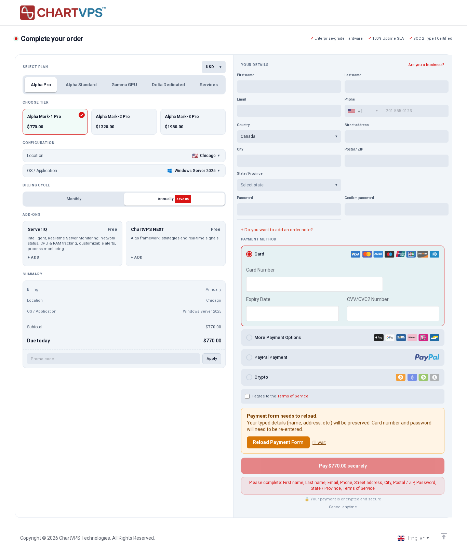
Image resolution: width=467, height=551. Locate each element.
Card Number (260, 270)
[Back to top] (443, 536)
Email (241, 99)
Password (245, 198)
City (240, 149)
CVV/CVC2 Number (368, 299)
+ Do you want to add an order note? (277, 229)
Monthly (74, 199)
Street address (357, 125)
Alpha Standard (81, 84)
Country (243, 125)
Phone (350, 99)
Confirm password (359, 198)
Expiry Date (258, 299)
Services (209, 84)
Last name (353, 75)
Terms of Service (292, 396)
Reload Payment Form (278, 442)
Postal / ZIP (354, 149)
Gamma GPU (124, 84)
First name (245, 75)
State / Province (250, 173)
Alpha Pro (41, 84)
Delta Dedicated (168, 84)
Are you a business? (426, 65)
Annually (173, 199)
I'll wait (319, 442)
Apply (212, 358)
